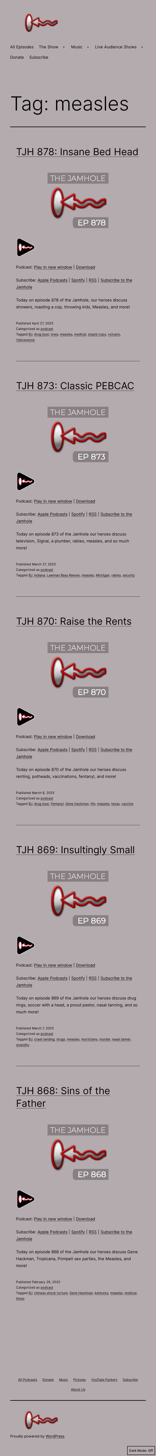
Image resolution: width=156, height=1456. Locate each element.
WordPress (55, 1436)
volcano (114, 334)
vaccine (127, 804)
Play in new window (53, 267)
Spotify (78, 280)
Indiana (39, 575)
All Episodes (22, 46)
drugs (60, 1039)
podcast (47, 329)
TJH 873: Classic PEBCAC (75, 386)
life (93, 804)
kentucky (101, 1293)
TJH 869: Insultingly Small (75, 850)
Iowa (54, 334)
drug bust (41, 334)
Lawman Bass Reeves (63, 575)
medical (80, 334)
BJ (30, 334)
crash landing (44, 1039)
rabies (116, 575)
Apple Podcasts (52, 280)
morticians (89, 1039)
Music (76, 46)
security (129, 575)
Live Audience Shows (115, 46)
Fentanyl (57, 804)
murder (104, 1039)
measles (66, 334)
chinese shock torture (51, 1293)
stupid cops (97, 334)
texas (115, 804)
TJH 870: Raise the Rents (74, 621)
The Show (48, 46)
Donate (17, 57)
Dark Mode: (138, 1450)
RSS (93, 280)
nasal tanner (121, 1039)
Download (85, 267)
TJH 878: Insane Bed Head (77, 152)
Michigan (103, 575)
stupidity (22, 1045)
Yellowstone (25, 340)
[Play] (26, 247)
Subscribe (38, 57)
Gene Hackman (77, 804)
